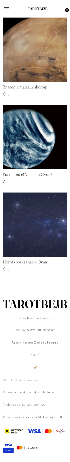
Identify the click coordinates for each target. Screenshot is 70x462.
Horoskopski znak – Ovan (25, 262)
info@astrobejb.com (41, 392)
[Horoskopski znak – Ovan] (35, 225)
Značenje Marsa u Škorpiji (25, 87)
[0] (65, 8)
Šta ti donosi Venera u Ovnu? (27, 174)
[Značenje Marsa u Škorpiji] (35, 50)
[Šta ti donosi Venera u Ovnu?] (35, 137)
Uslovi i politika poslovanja (20, 380)
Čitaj (6, 94)
